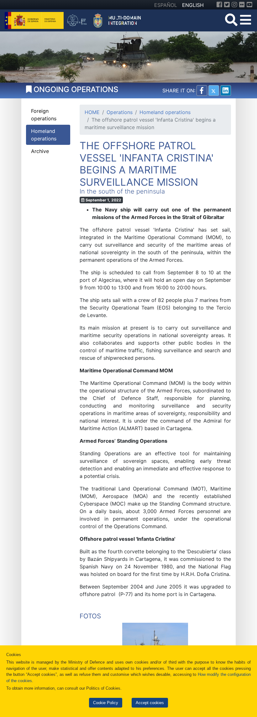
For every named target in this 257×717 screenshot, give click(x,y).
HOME (92, 112)
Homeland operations (165, 112)
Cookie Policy (105, 702)
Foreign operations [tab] (43, 115)
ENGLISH (193, 5)
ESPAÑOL (165, 5)
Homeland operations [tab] (43, 135)
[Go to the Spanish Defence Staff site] (106, 20)
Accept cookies (150, 702)
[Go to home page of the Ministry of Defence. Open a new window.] (35, 20)
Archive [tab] (40, 151)
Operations (120, 112)
